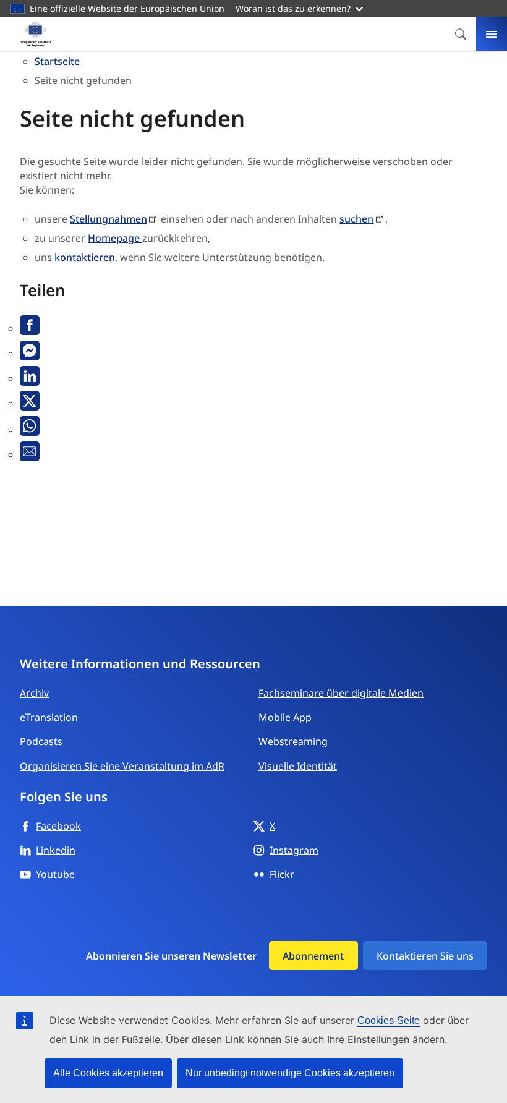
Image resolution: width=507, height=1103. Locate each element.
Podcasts (41, 741)
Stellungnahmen (108, 219)
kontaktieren (84, 257)
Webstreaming (293, 741)
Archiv (34, 693)
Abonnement (313, 956)
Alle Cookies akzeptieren (108, 1073)
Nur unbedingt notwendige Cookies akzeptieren (289, 1073)
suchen (356, 219)
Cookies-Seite (388, 1020)
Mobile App (285, 717)
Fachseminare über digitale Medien (341, 693)
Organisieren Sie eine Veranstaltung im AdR (122, 766)
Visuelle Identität (297, 766)
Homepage (115, 238)
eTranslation (49, 717)
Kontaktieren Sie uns (425, 956)
